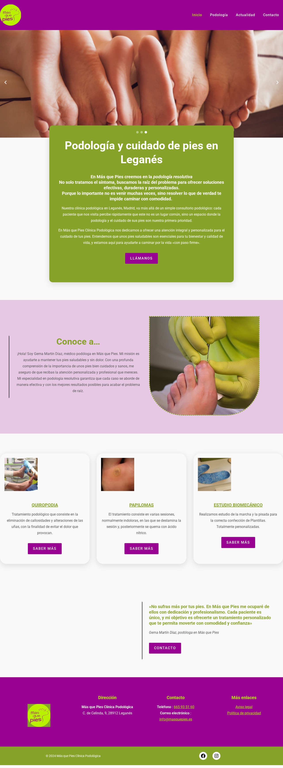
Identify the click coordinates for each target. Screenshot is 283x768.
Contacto (271, 15)
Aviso (240, 707)
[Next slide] (277, 82)
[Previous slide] (5, 82)
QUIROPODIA (45, 505)
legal (248, 707)
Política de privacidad (244, 713)
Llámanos (141, 258)
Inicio (197, 15)
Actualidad (245, 15)
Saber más (45, 548)
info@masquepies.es (175, 719)
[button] (137, 132)
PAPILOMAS (141, 505)
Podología (219, 15)
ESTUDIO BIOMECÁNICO (238, 505)
